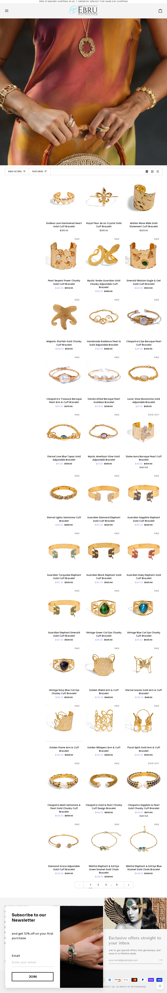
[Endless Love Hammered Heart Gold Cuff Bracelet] (64, 198)
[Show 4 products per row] (158, 171)
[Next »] (128, 884)
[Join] (159, 960)
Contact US (107, 986)
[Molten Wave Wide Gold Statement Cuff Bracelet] (143, 198)
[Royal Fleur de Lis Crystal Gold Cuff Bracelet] (103, 198)
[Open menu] (10, 10)
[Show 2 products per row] (147, 171)
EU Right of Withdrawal (131, 986)
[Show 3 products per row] (152, 171)
